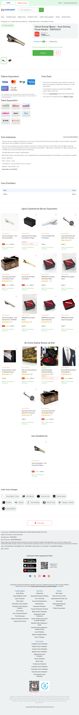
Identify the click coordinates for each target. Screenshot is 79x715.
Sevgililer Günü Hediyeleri (39, 644)
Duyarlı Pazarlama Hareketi (39, 609)
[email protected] (17, 534)
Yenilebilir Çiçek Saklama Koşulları (20, 607)
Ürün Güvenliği (39, 598)
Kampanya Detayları (39, 606)
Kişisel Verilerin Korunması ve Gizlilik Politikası (40, 619)
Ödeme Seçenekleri (59, 608)
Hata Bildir (40, 523)
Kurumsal (39, 591)
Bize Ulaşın (59, 593)
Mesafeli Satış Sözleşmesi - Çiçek (39, 624)
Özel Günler (20, 601)
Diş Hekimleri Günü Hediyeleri (39, 675)
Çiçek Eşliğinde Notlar (20, 596)
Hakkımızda (39, 593)
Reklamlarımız (39, 604)
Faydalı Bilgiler (20, 591)
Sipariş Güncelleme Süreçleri (20, 619)
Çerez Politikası (39, 632)
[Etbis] (34, 686)
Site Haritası (20, 611)
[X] (35, 576)
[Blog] (48, 576)
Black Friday (39, 661)
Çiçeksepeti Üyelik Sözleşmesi (39, 615)
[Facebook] (30, 576)
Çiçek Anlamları (20, 598)
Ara (41, 10)
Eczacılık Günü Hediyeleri (39, 672)
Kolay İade (59, 601)
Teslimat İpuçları (20, 616)
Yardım (60, 3)
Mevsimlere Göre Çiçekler (20, 604)
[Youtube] (44, 576)
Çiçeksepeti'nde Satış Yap (70, 3)
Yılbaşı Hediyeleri (39, 659)
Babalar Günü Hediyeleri (39, 652)
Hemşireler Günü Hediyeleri (39, 669)
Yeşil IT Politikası (39, 637)
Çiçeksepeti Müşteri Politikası (39, 596)
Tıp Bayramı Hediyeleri (39, 664)
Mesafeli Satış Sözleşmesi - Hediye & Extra (39, 628)
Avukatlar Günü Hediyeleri (39, 666)
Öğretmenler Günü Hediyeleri (39, 655)
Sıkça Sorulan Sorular (59, 596)
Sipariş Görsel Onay (20, 621)
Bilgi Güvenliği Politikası (39, 634)
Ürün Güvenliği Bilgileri (70, 137)
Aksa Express (38, 42)
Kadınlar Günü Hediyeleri (39, 646)
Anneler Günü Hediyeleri (39, 649)
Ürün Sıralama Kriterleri (20, 613)
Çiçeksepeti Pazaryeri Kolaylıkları (59, 605)
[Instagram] (39, 576)
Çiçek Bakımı (20, 593)
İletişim (59, 591)
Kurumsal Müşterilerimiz (39, 601)
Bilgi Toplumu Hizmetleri (39, 611)
